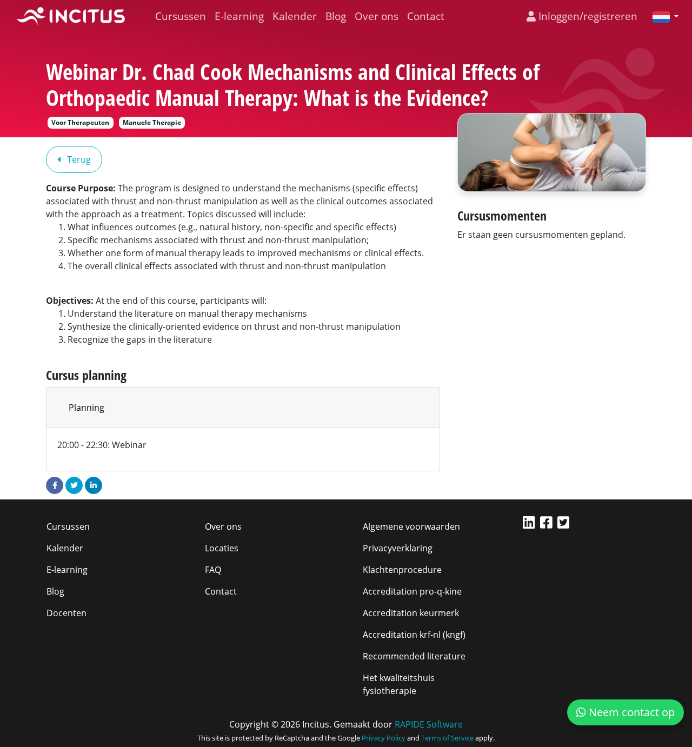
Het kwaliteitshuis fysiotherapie (399, 684)
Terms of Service (447, 738)
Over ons (376, 16)
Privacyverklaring (397, 548)
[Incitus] (71, 16)
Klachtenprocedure (402, 570)
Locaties (221, 548)
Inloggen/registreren (586, 16)
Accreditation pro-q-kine (412, 591)
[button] (661, 16)
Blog (335, 16)
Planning (86, 407)
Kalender (294, 16)
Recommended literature (414, 656)
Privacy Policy (383, 738)
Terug (78, 159)
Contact (425, 16)
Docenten (66, 613)
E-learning (239, 16)
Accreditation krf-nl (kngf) (414, 635)
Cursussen (180, 16)
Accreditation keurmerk (411, 613)
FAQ (213, 570)
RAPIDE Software (429, 724)
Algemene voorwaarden (411, 526)
